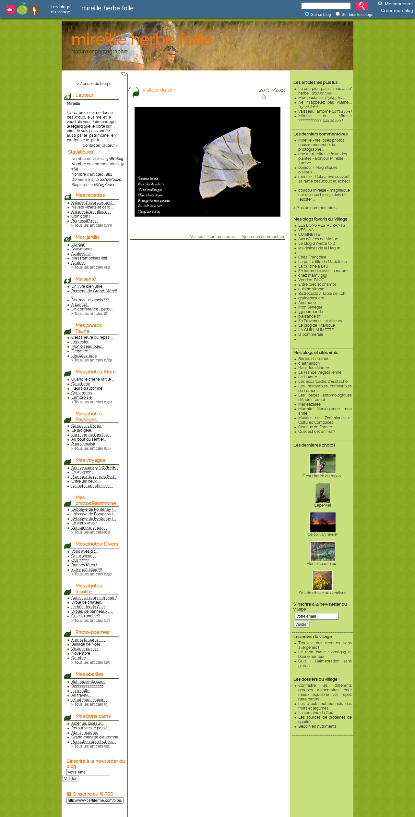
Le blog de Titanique (316, 325)
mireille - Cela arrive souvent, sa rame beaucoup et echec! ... (324, 181)
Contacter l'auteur (99, 145)
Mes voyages (90, 460)
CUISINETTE (309, 234)
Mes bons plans (93, 716)
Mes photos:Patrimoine (96, 500)
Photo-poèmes (92, 632)
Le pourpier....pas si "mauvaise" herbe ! (325, 90)
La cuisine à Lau (313, 266)
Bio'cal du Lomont (314, 359)
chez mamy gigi (312, 275)
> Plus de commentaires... (315, 208)
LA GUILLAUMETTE (316, 330)
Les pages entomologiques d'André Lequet (325, 397)
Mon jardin (87, 237)
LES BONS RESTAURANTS (321, 225)
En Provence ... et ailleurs (320, 321)
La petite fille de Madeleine (322, 261)
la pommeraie (310, 334)
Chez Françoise (312, 257)
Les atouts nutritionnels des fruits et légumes (325, 705)
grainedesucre (311, 298)
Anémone (307, 302)
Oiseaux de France (315, 427)
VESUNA (306, 230)
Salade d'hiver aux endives (322, 593)
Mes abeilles (89, 674)
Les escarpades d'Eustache (323, 381)
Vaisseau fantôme (324, 111)
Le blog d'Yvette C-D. (317, 243)
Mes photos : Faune (90, 328)
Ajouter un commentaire (263, 236)
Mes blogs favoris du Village (320, 219)
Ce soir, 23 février (323, 534)
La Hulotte (307, 377)
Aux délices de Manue (318, 239)
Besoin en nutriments (317, 726)
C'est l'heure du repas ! (322, 476)
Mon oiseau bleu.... (322, 563)
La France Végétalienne (319, 372)
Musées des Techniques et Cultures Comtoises (325, 420)
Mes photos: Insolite (89, 589)
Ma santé (86, 279)
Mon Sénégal (310, 307)
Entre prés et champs (317, 284)
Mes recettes (90, 195)
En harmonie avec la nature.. (323, 271)
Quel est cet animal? (316, 431)
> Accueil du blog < (94, 84)
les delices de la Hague (319, 248)
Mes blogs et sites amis (315, 352)
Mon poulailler (321, 97)
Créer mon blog (397, 10)
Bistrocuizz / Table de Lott (322, 293)
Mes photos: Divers (97, 544)
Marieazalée (309, 404)
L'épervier (322, 505)
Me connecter (399, 3)
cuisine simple (311, 289)
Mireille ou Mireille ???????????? (325, 118)
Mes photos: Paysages (89, 416)
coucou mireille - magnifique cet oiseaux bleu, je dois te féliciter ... (324, 195)
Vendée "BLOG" (312, 280)
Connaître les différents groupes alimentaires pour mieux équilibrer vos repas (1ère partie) (325, 692)
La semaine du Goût (316, 712)
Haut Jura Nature (313, 368)
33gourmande (310, 311)
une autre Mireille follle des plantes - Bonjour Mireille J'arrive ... (322, 158)
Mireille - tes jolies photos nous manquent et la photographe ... (321, 145)
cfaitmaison (309, 363)
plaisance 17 (309, 316)
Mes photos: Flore (96, 372)
